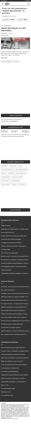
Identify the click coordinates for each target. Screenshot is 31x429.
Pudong (11, 173)
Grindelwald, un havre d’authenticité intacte (12, 324)
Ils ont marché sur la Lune (7, 232)
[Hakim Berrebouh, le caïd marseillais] (15, 50)
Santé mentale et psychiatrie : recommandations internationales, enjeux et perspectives (13, 382)
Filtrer (11, 19)
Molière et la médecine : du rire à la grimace (12, 361)
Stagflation (5, 180)
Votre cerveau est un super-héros (9, 253)
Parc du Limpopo (17, 177)
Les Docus (7, 418)
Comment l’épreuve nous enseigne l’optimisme (13, 347)
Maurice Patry (6, 177)
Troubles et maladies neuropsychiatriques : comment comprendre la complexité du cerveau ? (14, 263)
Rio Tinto (22, 184)
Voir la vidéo (4, 57)
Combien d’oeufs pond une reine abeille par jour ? (14, 307)
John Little (13, 166)
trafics (16, 61)
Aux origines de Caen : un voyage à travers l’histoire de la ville (15, 304)
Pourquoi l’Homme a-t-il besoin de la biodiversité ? (14, 236)
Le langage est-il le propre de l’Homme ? (11, 242)
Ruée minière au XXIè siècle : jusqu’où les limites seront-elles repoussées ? (15, 358)
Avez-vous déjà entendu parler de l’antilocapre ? (13, 310)
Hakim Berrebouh (7, 61)
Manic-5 (15, 184)
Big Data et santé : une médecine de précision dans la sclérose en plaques (14, 256)
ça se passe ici (14, 121)
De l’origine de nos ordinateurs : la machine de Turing (14, 259)
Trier (25, 19)
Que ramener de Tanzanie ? (8, 290)
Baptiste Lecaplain (7, 169)
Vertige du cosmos (5, 225)
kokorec (4, 166)
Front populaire (20, 173)
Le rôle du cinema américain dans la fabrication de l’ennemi (14, 365)
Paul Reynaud (6, 184)
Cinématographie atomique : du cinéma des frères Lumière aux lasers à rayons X (13, 267)
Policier (7, 35)
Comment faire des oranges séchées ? (11, 327)
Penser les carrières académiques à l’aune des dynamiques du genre (13, 378)
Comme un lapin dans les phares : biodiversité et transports (13, 246)
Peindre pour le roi (5, 392)
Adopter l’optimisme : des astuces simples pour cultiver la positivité (15, 331)
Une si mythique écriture (7, 395)
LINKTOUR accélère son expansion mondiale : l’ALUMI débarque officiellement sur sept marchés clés (15, 297)
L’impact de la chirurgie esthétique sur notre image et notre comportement (14, 375)
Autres (2, 35)
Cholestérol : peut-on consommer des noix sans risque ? (15, 293)
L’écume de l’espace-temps (8, 388)
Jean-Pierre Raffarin (21, 169)
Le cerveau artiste (5, 249)
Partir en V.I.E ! (5, 385)
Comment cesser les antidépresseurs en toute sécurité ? (15, 320)
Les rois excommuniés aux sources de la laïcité (13, 354)
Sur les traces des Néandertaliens (9, 371)
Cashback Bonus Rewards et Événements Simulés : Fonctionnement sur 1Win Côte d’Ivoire (14, 300)
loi (20, 166)
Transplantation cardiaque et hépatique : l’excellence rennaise (14, 273)
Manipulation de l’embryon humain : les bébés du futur (15, 229)
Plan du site (14, 418)
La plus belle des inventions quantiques (11, 239)
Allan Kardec (15, 180)
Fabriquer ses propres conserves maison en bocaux (14, 314)
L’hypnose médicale (6, 270)
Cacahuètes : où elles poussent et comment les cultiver (15, 286)
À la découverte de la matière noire (10, 368)
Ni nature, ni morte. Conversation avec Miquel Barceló (14, 351)
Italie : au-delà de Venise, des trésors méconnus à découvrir (13, 334)
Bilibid (3, 173)
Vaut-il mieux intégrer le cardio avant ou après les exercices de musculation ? (13, 317)
